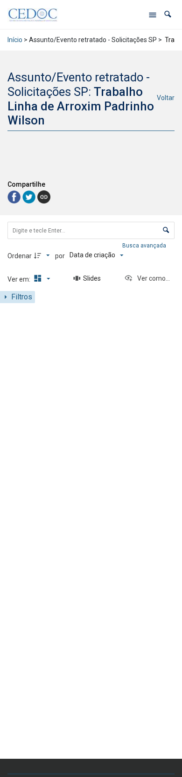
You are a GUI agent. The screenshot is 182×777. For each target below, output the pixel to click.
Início (14, 40)
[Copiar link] (43, 196)
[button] (168, 14)
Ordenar (19, 256)
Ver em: (19, 279)
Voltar (166, 98)
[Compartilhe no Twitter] (29, 196)
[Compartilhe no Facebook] (14, 196)
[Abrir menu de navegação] (152, 14)
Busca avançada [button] (145, 245)
